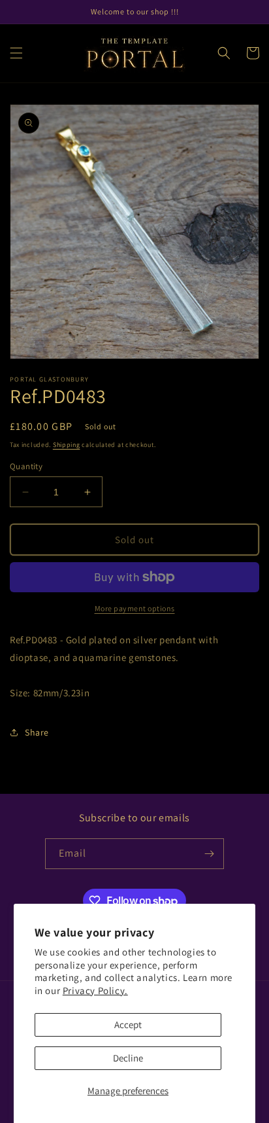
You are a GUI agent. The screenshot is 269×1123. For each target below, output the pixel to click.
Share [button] (37, 732)
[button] (16, 53)
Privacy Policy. (95, 990)
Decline (128, 1058)
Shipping (66, 444)
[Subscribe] (209, 853)
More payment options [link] (135, 608)
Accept (128, 1024)
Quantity (26, 466)
